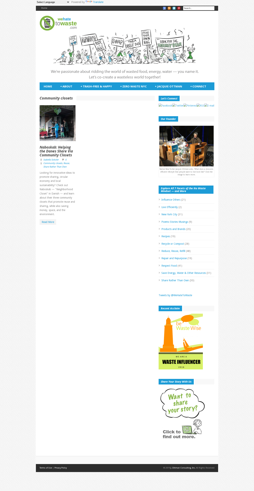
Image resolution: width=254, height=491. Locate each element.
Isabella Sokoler (51, 159)
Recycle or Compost (172, 243)
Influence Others (170, 199)
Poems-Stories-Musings (174, 221)
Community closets (52, 163)
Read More (48, 221)
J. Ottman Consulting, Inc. (183, 468)
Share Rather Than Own (55, 166)
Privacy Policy (60, 468)
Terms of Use (46, 468)
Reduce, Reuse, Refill (173, 250)
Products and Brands (173, 229)
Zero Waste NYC (133, 86)
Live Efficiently (169, 207)
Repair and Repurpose (174, 258)
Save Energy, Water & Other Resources (183, 272)
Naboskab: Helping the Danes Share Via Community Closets (56, 151)
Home (44, 8)
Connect (198, 86)
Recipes (165, 236)
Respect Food (169, 265)
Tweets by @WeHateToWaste (175, 295)
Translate (98, 2)
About (66, 86)
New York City (169, 214)
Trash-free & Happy (96, 86)
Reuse (66, 163)
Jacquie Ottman (168, 86)
